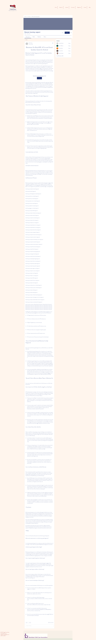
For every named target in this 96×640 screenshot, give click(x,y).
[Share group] (71, 32)
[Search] (62, 33)
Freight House (13, 9)
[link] (28, 36)
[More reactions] (29, 622)
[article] (39, 335)
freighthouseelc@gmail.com (5, 634)
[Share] (52, 43)
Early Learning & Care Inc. (13, 10)
